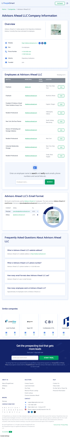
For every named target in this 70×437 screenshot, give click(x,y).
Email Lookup (29, 393)
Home (4, 9)
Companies (11, 9)
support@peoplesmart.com (35, 402)
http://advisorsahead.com (29, 43)
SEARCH (50, 182)
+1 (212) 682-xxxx (26, 52)
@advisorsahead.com (31, 96)
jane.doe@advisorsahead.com (21, 211)
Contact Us (56, 383)
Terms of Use (55, 363)
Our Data (27, 388)
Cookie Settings (5, 436)
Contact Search (29, 383)
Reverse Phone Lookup (31, 390)
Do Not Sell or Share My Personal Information (60, 389)
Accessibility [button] (5, 432)
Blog (3, 388)
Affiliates (4, 386)
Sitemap (4, 401)
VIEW (61, 87)
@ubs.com (28, 87)
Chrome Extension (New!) (32, 395)
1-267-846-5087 (32, 405)
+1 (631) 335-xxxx (26, 54)
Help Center (56, 386)
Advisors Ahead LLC (30, 201)
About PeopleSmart (7, 383)
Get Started (60, 3)
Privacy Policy (64, 425)
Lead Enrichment (29, 386)
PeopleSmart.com (30, 365)
